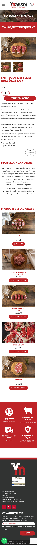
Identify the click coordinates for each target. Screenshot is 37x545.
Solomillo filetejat (18, 309)
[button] (34, 39)
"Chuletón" (18, 380)
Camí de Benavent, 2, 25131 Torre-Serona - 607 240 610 (18, 543)
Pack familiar (18, 345)
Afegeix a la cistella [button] (19, 280)
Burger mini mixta (18, 272)
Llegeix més (19, 244)
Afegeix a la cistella (20, 98)
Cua (18, 236)
